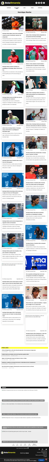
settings (34, 460)
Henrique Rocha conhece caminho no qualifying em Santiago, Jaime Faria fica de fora (12, 68)
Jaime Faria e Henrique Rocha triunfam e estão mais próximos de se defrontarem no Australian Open (35, 94)
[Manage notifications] (46, 459)
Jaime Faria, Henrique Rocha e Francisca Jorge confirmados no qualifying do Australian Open (11, 130)
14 (29, 444)
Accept (41, 460)
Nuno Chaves (5, 367)
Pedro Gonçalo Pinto (6, 355)
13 (25, 444)
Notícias (9, 7)
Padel (32, 7)
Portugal (40, 7)
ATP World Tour (16, 8)
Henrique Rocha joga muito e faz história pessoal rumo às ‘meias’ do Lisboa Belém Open (11, 314)
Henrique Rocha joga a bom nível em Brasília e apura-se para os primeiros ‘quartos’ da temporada (12, 35)
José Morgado (5, 351)
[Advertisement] (10, 377)
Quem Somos (44, 451)
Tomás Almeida (5, 359)
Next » (34, 444)
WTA (24, 7)
